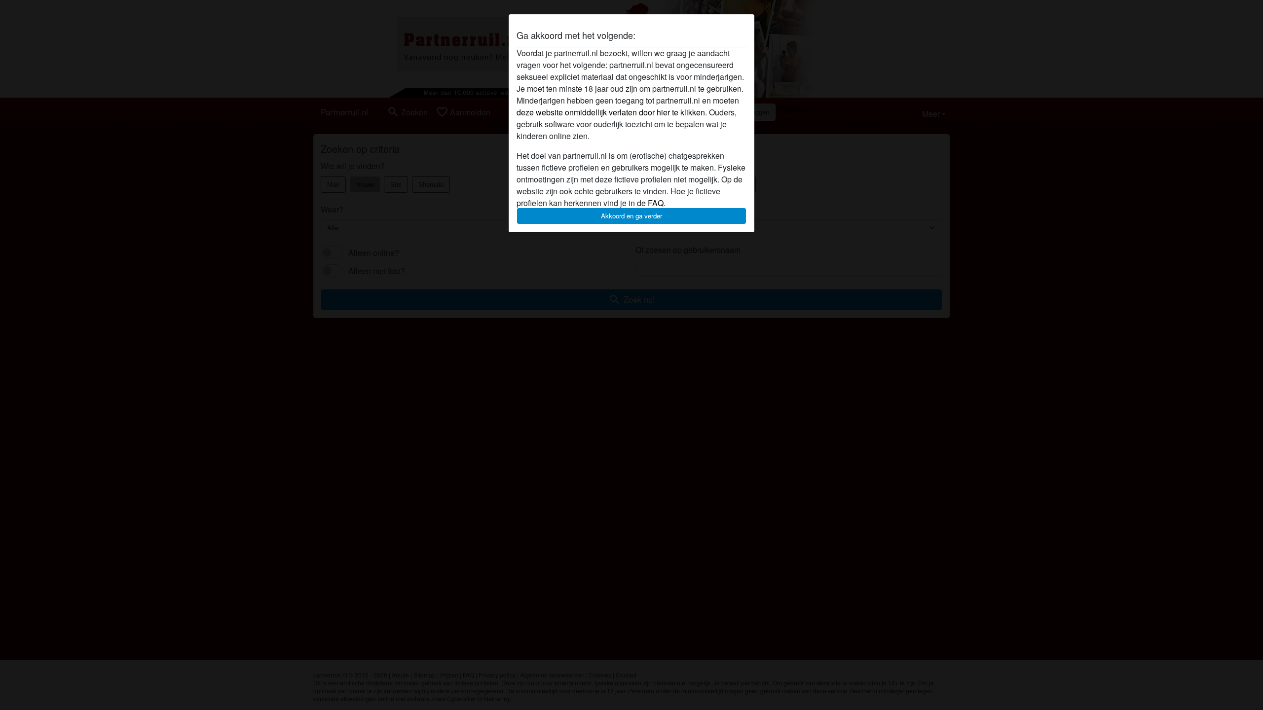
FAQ (656, 203)
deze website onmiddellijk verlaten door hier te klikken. (612, 112)
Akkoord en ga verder (631, 215)
